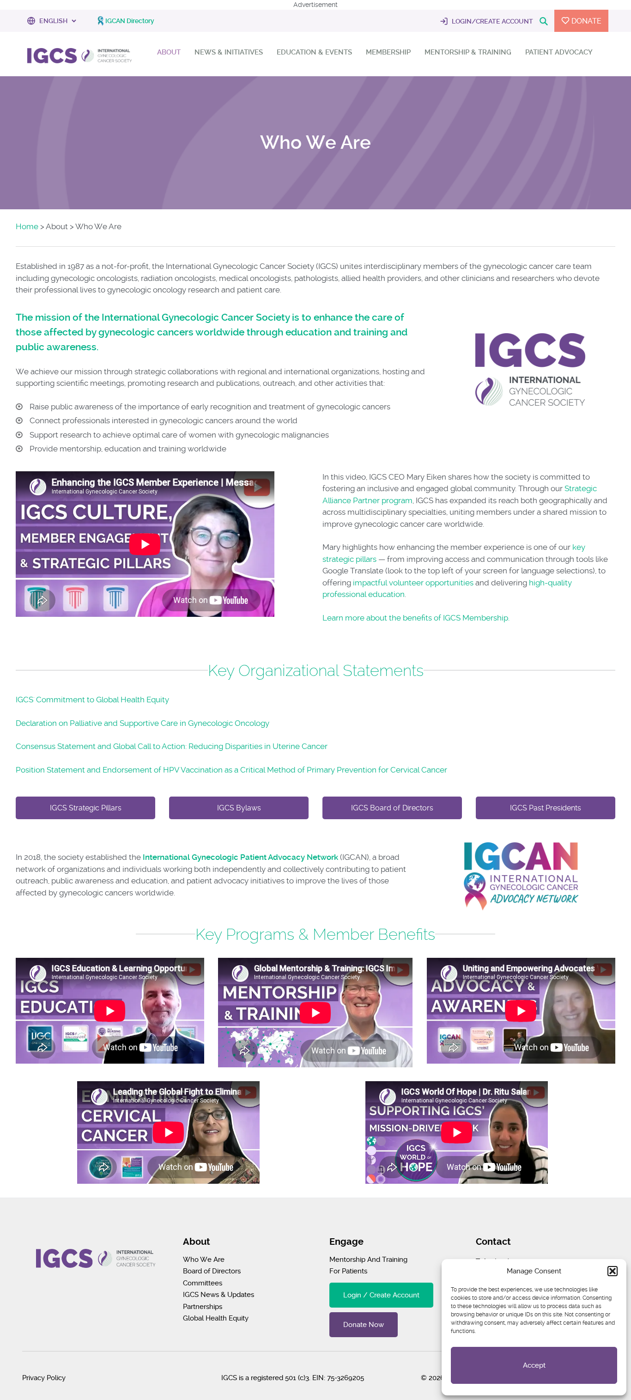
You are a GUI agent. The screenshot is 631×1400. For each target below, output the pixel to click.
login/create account (491, 21)
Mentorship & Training (468, 52)
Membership (388, 52)
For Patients (348, 1271)
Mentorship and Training (368, 1259)
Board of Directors (212, 1271)
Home (27, 226)
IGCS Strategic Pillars (85, 807)
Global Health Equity (216, 1318)
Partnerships (202, 1307)
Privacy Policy (44, 1378)
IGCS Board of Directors (392, 807)
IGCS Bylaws (239, 807)
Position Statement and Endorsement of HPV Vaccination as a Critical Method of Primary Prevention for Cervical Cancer (231, 769)
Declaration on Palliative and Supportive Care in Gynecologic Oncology (142, 723)
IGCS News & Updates (218, 1294)
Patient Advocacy (559, 52)
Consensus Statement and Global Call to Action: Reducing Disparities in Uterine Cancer (172, 746)
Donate (585, 21)
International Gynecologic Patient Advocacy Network (240, 857)
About (169, 52)
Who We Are (203, 1259)
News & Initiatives (228, 52)
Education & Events (314, 52)
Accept (534, 1365)
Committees (202, 1283)
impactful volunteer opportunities (413, 582)
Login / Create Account (381, 1295)
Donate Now (363, 1325)
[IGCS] (79, 57)
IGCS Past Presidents (545, 807)
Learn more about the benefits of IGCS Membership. (416, 617)
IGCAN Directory (129, 20)
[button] (612, 1271)
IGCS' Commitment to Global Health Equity (92, 699)
